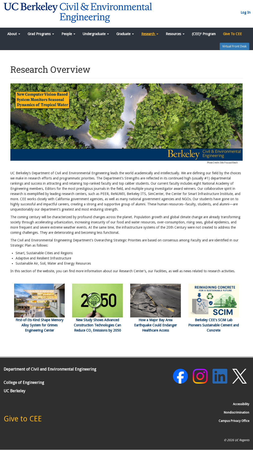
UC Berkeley (14, 391)
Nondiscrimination (236, 412)
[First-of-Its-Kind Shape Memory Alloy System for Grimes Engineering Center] (39, 300)
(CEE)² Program (204, 34)
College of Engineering (24, 382)
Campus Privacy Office (234, 421)
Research (148, 34)
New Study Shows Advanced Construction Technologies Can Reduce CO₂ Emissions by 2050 (97, 325)
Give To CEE (232, 34)
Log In (246, 12)
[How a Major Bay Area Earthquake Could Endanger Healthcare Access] (155, 300)
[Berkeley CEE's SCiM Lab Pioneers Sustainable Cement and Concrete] (213, 300)
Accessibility (241, 404)
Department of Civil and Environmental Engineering (50, 369)
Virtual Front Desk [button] (234, 46)
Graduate (123, 34)
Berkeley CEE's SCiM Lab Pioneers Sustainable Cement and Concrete (213, 325)
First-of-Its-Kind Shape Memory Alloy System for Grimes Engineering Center (39, 325)
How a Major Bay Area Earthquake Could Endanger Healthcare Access (155, 325)
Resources (174, 34)
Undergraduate (94, 34)
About (12, 34)
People (67, 34)
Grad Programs (40, 34)
